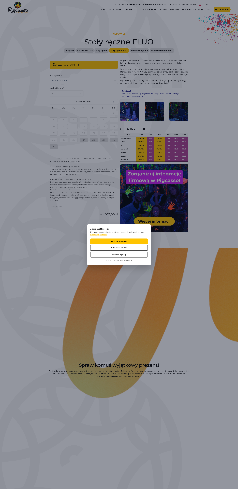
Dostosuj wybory (119, 254)
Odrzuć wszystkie (119, 248)
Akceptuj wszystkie (119, 241)
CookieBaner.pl (125, 260)
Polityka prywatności (98, 235)
